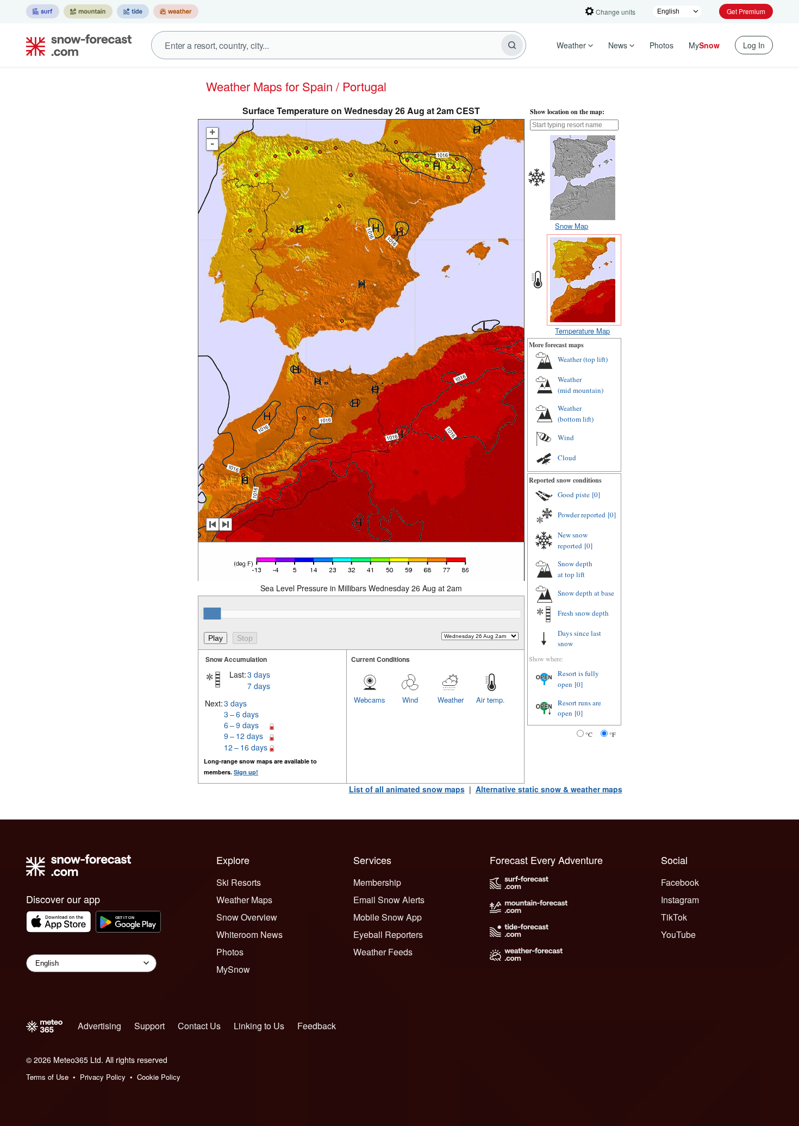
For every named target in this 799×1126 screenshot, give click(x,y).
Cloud (567, 457)
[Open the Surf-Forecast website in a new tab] (42, 11)
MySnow (233, 969)
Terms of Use (47, 1077)
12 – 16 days (245, 747)
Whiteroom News (249, 934)
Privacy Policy (103, 1077)
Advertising (99, 1025)
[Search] (512, 45)
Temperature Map (582, 331)
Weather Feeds (383, 952)
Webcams (369, 700)
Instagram (680, 899)
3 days (258, 674)
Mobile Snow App (387, 917)
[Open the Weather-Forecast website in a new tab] (175, 11)
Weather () (583, 359)
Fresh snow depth (583, 613)
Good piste (574, 494)
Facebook (680, 882)
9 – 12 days (243, 735)
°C (588, 734)
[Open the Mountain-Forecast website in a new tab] (88, 11)
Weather (571, 45)
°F (612, 734)
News (617, 45)
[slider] (212, 614)
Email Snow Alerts (389, 899)
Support (149, 1025)
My (704, 45)
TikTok (674, 917)
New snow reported (573, 540)
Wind (410, 700)
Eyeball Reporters (388, 934)
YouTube (678, 934)
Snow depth (575, 569)
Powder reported (582, 515)
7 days (258, 685)
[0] (596, 494)
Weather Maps (244, 899)
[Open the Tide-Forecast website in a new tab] (133, 11)
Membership (377, 882)
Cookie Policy (158, 1077)
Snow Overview (246, 917)
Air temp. (490, 700)
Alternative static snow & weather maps (549, 789)
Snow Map (571, 226)
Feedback (316, 1025)
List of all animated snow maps (407, 789)
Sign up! (246, 772)
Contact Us (199, 1025)
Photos (661, 45)
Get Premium (746, 11)
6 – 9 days (241, 725)
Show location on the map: (567, 111)
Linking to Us (259, 1025)
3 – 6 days (241, 714)
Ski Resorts (238, 882)
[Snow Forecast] (75, 45)
